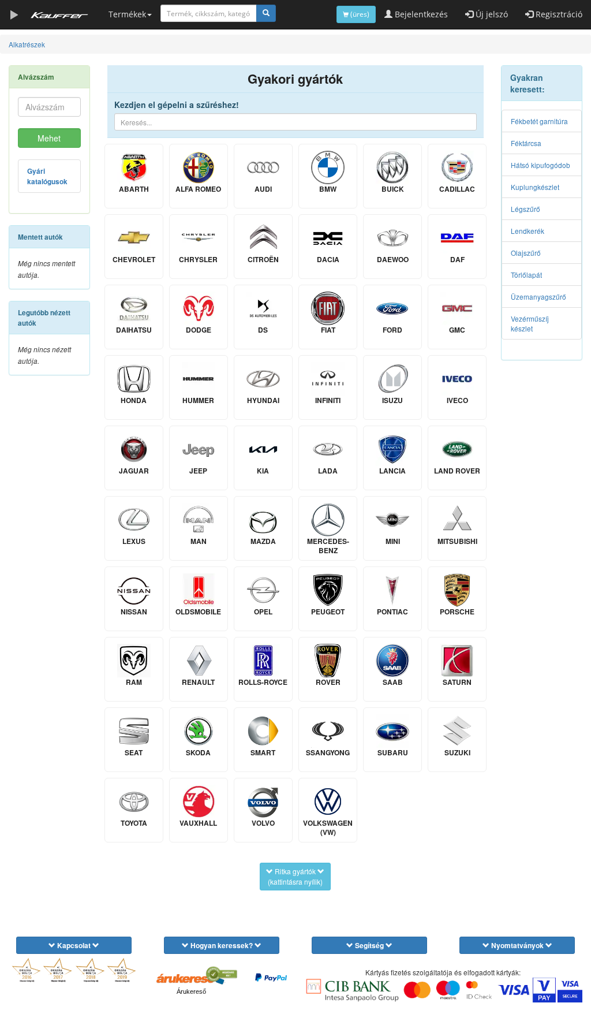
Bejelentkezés (420, 14)
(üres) (359, 14)
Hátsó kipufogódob (540, 165)
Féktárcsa (526, 143)
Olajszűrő (526, 253)
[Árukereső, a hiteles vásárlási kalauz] (221, 974)
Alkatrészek (27, 44)
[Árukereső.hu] (191, 978)
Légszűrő (525, 209)
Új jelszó (490, 14)
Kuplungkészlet (535, 187)
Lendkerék (527, 231)
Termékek (127, 14)
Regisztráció (557, 14)
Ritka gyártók (295, 876)
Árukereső (191, 991)
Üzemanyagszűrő (538, 296)
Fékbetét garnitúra (539, 121)
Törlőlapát (526, 274)
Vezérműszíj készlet (530, 323)
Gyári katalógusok (47, 176)
